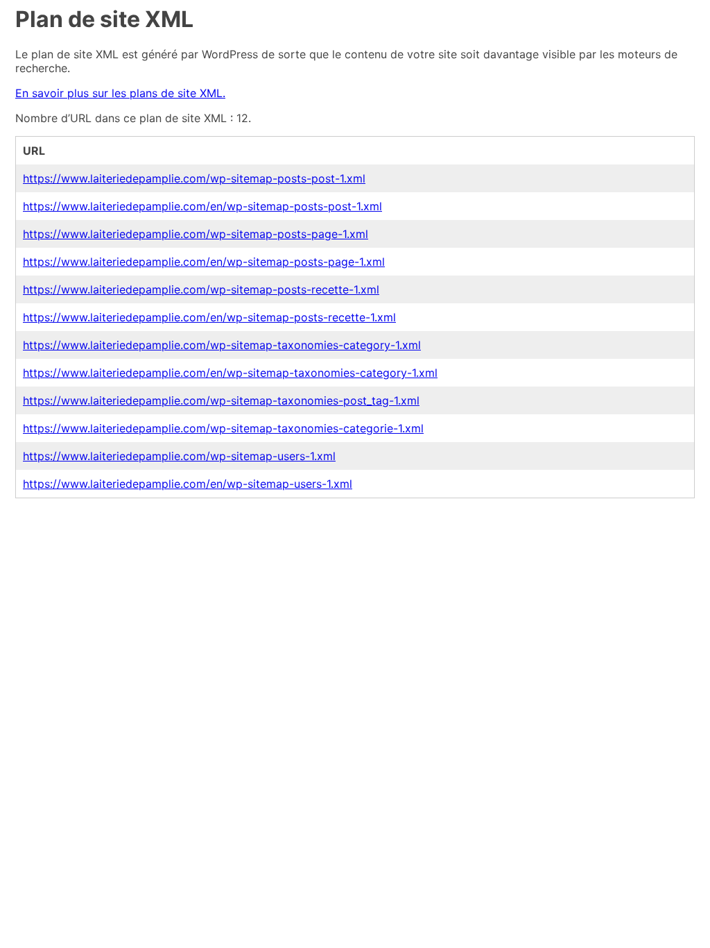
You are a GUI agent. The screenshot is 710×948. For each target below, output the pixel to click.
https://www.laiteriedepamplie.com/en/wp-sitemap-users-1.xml (187, 484)
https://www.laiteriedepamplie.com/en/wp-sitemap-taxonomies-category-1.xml (230, 373)
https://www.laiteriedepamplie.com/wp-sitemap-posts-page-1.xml (195, 234)
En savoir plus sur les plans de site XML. (120, 93)
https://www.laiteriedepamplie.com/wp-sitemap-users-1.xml (179, 456)
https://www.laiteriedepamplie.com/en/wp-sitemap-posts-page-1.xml (204, 262)
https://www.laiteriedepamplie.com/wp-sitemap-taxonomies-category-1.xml (222, 345)
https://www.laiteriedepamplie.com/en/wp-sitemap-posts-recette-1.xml (209, 317)
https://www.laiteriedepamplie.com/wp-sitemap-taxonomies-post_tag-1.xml (221, 400)
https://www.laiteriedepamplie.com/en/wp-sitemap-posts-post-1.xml (202, 206)
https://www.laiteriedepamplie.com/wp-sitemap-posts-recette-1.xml (201, 289)
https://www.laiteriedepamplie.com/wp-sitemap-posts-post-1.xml (194, 178)
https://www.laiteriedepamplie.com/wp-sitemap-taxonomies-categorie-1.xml (223, 428)
